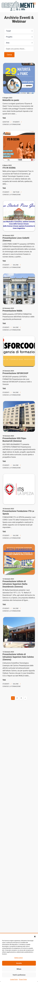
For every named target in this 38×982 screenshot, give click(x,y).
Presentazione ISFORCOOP (15, 373)
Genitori (6, 122)
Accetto (19, 963)
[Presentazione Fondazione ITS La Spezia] (19, 489)
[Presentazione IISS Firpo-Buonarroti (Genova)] (19, 416)
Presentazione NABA (12, 310)
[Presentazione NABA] (19, 289)
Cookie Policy (14, 979)
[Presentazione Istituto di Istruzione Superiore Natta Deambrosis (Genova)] (19, 559)
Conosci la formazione (12, 124)
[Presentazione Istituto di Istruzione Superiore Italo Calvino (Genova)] (19, 632)
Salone (15, 265)
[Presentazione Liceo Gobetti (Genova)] (19, 216)
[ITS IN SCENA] (19, 146)
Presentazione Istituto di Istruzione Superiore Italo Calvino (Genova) (18, 657)
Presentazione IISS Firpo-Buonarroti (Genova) (15, 439)
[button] (35, 936)
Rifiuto (19, 969)
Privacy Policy (23, 979)
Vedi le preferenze (19, 975)
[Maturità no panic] (19, 78)
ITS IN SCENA (9, 167)
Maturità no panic (11, 100)
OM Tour (16, 192)
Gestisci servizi (18, 957)
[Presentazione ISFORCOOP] (19, 351)
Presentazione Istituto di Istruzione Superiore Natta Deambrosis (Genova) (15, 584)
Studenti (16, 122)
